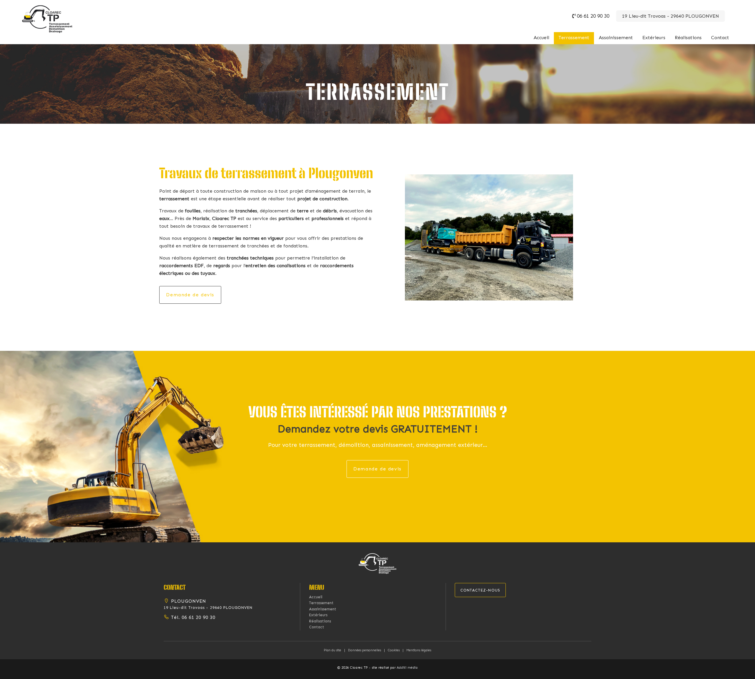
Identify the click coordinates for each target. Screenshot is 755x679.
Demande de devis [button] (190, 295)
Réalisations (688, 37)
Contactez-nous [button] (480, 590)
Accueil (541, 37)
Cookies (394, 650)
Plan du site (332, 650)
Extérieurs (653, 37)
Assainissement (616, 37)
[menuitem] (541, 38)
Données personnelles (364, 650)
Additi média (407, 668)
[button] (377, 563)
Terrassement (574, 37)
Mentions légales (418, 650)
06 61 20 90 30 (593, 16)
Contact (720, 37)
